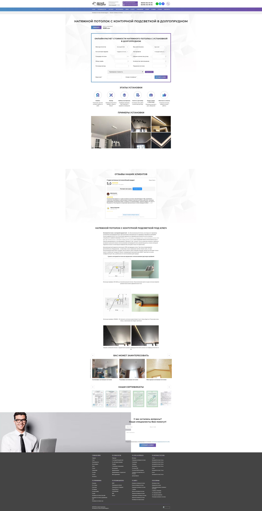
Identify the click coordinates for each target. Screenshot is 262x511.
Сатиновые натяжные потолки (101, 379)
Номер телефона (131, 77)
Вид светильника (138, 47)
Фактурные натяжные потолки (155, 379)
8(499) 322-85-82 (147, 5)
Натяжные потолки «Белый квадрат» (100, 12)
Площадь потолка (101, 56)
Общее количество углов (140, 56)
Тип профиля (137, 51)
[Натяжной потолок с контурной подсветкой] (111, 132)
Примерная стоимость (116, 72)
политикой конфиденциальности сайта (161, 441)
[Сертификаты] (97, 398)
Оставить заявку (161, 77)
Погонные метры (101, 66)
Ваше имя (99, 77)
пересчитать (149, 72)
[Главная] (99, 4)
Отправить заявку (147, 445)
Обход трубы (99, 61)
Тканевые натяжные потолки (127, 379)
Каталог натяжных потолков (116, 12)
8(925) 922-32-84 (147, 3)
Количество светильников (141, 61)
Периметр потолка (139, 66)
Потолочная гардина (102, 51)
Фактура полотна (101, 47)
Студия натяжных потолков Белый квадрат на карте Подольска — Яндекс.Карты (131, 216)
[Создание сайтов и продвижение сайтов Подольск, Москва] (166, 507)
